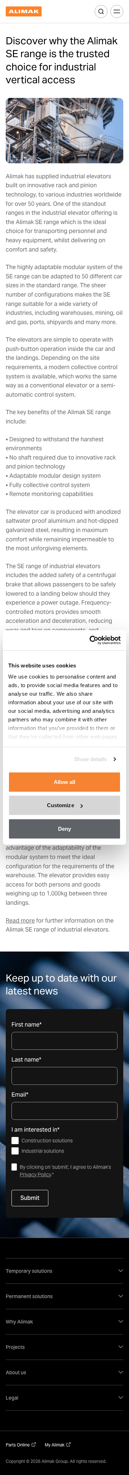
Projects (15, 1347)
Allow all (65, 782)
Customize (60, 805)
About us (16, 1372)
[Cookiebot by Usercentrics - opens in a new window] (91, 640)
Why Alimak (19, 1321)
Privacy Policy (35, 1174)
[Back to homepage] (24, 11)
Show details (90, 759)
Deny (64, 828)
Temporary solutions (29, 1271)
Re (9, 920)
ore (30, 920)
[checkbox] (64, 1146)
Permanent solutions (29, 1296)
